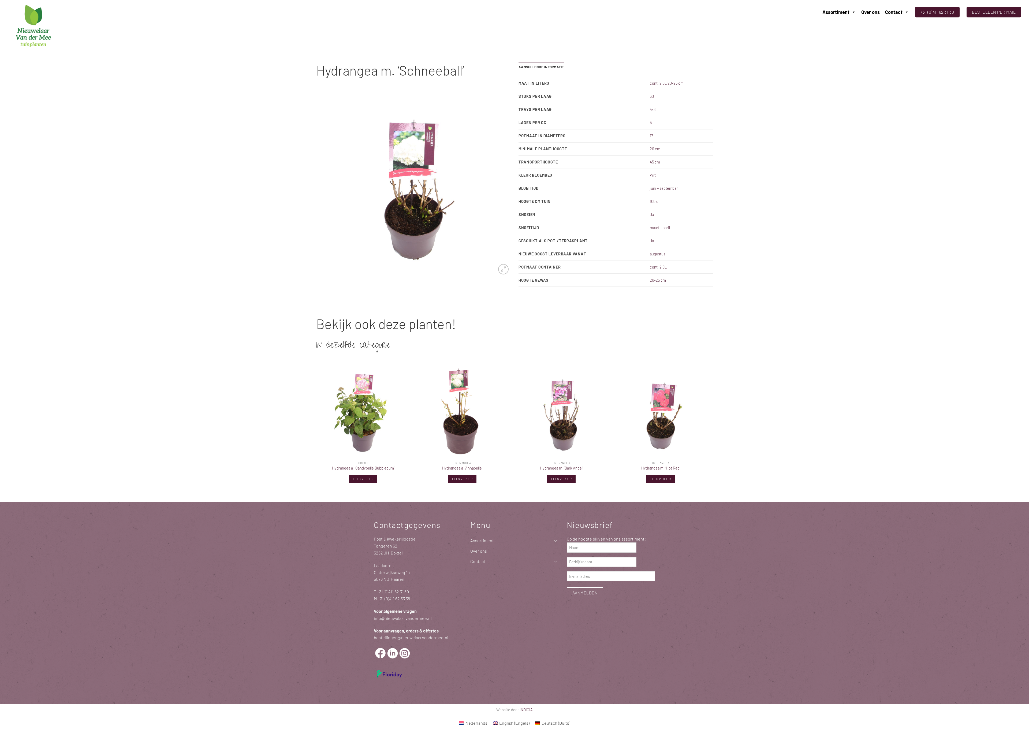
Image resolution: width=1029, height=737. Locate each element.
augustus (657, 253)
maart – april (660, 227)
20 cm (655, 148)
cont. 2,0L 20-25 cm (667, 83)
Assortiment (835, 12)
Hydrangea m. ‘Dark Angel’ (561, 468)
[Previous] (327, 182)
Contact (894, 12)
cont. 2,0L (658, 267)
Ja (652, 214)
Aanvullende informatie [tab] (541, 67)
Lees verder (363, 479)
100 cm (656, 201)
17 (651, 135)
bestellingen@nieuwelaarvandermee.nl (411, 637)
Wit (653, 175)
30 (652, 96)
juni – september (664, 188)
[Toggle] (555, 540)
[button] (503, 269)
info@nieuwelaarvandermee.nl (403, 618)
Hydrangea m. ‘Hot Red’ (660, 468)
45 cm (655, 161)
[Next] (500, 182)
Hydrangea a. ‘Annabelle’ (462, 468)
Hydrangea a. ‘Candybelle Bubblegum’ (363, 468)
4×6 (652, 109)
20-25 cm (658, 280)
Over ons (870, 12)
